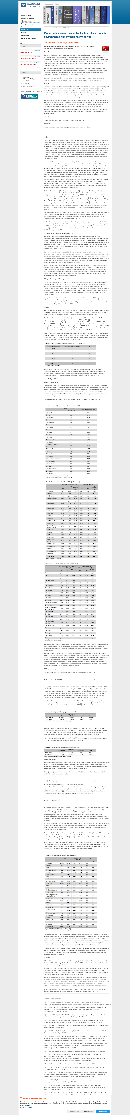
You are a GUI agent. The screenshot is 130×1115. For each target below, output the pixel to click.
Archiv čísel (55, 27)
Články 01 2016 (62, 27)
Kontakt (23, 32)
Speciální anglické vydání (28, 58)
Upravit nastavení (74, 1111)
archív (38, 67)
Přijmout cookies (102, 1111)
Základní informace (27, 18)
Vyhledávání (25, 35)
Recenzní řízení (26, 27)
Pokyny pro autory (27, 24)
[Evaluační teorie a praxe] (30, 7)
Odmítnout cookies (88, 1111)
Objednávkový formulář (28, 38)
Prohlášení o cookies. (26, 1107)
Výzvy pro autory (26, 21)
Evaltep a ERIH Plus (26, 52)
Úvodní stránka (48, 27)
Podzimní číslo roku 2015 (27, 64)
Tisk (57, 4)
